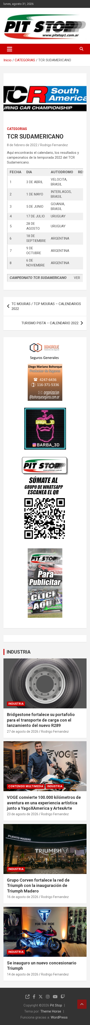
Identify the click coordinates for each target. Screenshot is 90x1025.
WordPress (59, 1017)
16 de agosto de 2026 (22, 897)
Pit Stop (56, 1005)
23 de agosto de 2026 (22, 814)
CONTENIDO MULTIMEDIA (25, 786)
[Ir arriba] (82, 1004)
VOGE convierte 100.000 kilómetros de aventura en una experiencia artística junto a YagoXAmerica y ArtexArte (44, 803)
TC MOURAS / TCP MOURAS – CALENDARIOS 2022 (46, 306)
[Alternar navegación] (9, 49)
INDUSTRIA (18, 652)
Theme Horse (50, 1011)
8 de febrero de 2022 (22, 145)
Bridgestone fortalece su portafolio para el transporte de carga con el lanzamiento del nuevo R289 (41, 720)
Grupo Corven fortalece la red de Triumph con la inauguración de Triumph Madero (38, 885)
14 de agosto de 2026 (22, 974)
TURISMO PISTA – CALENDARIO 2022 (49, 323)
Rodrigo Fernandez (54, 145)
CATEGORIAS (17, 129)
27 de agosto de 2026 (22, 731)
